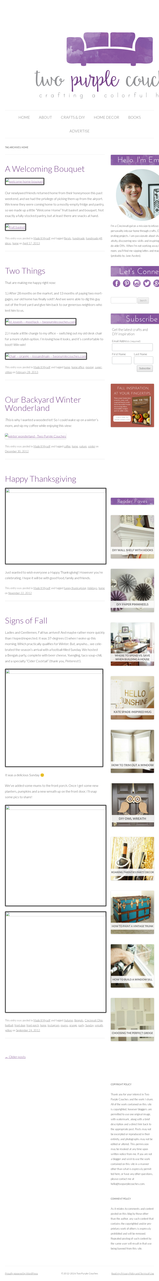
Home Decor (106, 117)
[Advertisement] (135, 458)
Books (134, 117)
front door (19, 1025)
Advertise (80, 131)
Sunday (89, 1025)
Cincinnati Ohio (94, 1020)
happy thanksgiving (75, 588)
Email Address (126, 341)
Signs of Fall (26, 620)
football (9, 1025)
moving (90, 367)
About (45, 117)
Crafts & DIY (73, 117)
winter (91, 446)
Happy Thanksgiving (40, 479)
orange (73, 1025)
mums (64, 1025)
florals (67, 238)
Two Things (25, 271)
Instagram (53, 1025)
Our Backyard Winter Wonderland (43, 404)
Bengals (78, 1020)
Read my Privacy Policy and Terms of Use (132, 1273)
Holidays (92, 588)
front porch (32, 1025)
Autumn (68, 1020)
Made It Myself (42, 238)
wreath (99, 1025)
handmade (78, 238)
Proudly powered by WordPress (21, 1273)
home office (77, 367)
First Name (119, 354)
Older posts (15, 1057)
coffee (67, 446)
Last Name (140, 354)
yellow (8, 1030)
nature (83, 446)
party (81, 1025)
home (15, 243)
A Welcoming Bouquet (45, 169)
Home (24, 117)
